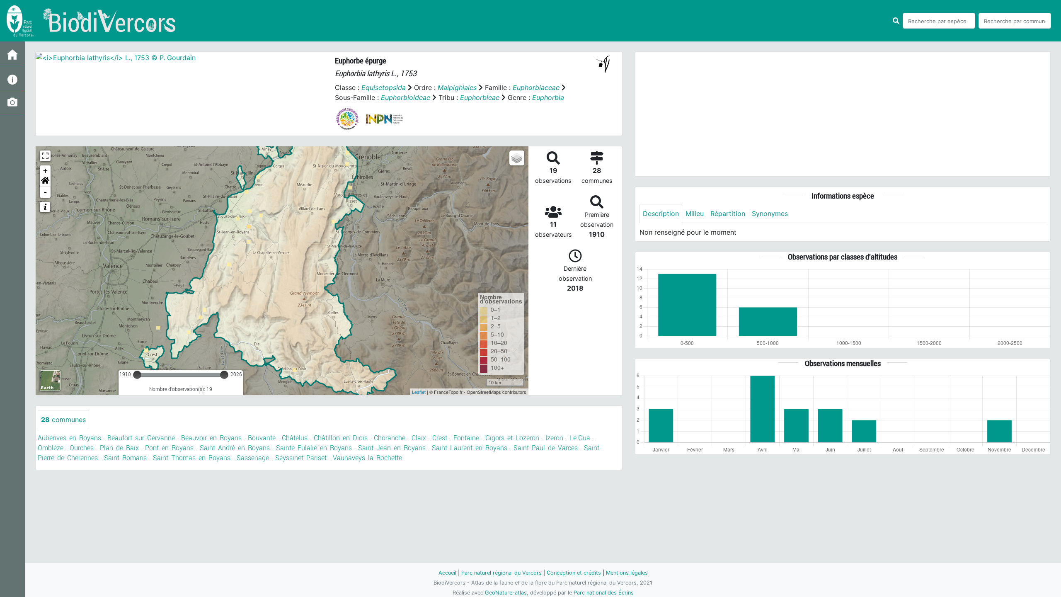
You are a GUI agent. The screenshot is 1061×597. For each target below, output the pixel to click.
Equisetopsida (383, 87)
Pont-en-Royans (169, 448)
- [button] (45, 192)
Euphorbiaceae (536, 87)
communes (63, 419)
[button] (45, 181)
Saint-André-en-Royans (235, 448)
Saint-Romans (125, 458)
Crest (439, 438)
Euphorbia (548, 97)
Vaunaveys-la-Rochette (367, 458)
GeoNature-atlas (506, 593)
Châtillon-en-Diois (341, 438)
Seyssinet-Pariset (301, 458)
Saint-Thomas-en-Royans (191, 458)
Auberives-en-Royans (69, 438)
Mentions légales (627, 573)
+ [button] (45, 170)
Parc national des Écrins (604, 593)
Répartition (727, 213)
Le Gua (579, 438)
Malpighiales (457, 87)
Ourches (82, 448)
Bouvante (262, 438)
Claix (419, 438)
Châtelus (295, 438)
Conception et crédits (574, 573)
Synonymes (770, 213)
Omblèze (50, 448)
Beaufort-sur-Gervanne (141, 438)
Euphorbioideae (405, 97)
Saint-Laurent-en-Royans (469, 448)
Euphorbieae (479, 97)
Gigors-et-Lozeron (512, 438)
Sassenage (253, 458)
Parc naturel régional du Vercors (501, 573)
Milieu (695, 213)
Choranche (389, 438)
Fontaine (466, 438)
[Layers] (516, 157)
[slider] (137, 375)
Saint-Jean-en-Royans (392, 448)
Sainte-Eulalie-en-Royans (314, 448)
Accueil (447, 573)
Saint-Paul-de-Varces (546, 448)
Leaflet (419, 391)
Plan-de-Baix (119, 448)
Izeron (554, 438)
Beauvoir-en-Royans (211, 438)
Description (661, 213)
